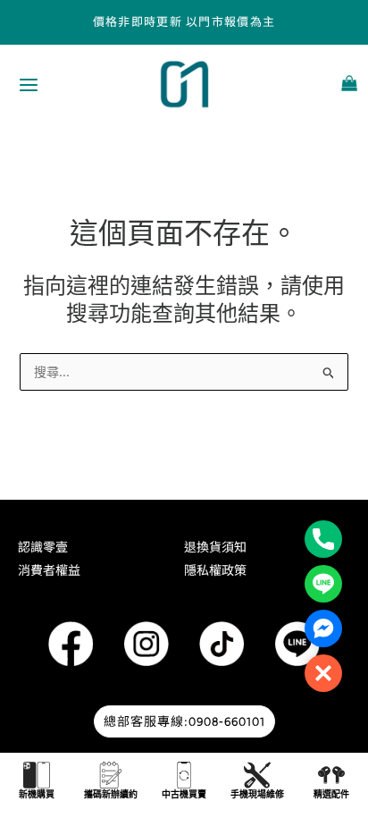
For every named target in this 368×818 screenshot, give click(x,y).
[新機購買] (36, 775)
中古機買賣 (184, 794)
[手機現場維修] (257, 775)
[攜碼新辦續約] (110, 775)
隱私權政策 (215, 570)
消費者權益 (49, 570)
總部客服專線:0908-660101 (184, 721)
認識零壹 (43, 547)
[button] (323, 673)
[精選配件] (331, 775)
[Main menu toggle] (28, 85)
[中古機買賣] (184, 775)
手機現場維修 (257, 794)
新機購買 (36, 794)
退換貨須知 (215, 547)
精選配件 (331, 794)
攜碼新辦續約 (111, 794)
